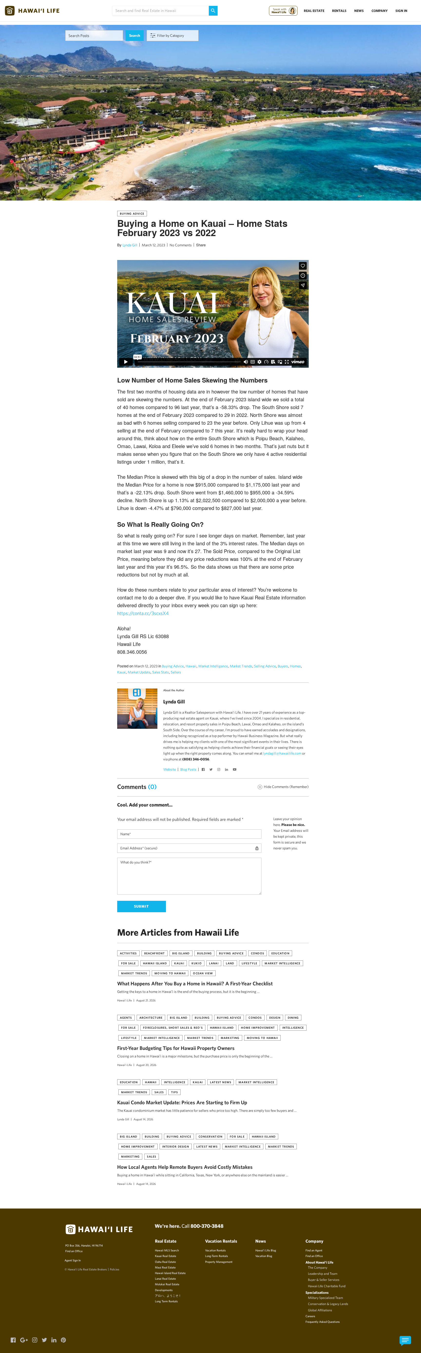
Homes (295, 666)
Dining (293, 1017)
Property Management (218, 1261)
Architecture (151, 1017)
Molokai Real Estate (167, 1284)
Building (204, 953)
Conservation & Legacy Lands (328, 1304)
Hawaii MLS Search (167, 1250)
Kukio (196, 963)
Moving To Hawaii (170, 973)
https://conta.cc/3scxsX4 (143, 613)
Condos (257, 953)
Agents (126, 1017)
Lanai (214, 963)
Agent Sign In (73, 1260)
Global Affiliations (320, 1310)
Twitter (212, 770)
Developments (163, 1290)
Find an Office (74, 1251)
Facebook (204, 770)
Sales (159, 1092)
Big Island (181, 953)
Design (274, 1017)
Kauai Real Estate (165, 1255)
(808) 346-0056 (195, 759)
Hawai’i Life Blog (265, 1250)
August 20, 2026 (146, 1064)
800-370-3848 (207, 1226)
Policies (114, 1269)
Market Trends (241, 666)
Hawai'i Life (124, 1000)
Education (280, 953)
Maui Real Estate (165, 1267)
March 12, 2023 (153, 245)
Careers (310, 1316)
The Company (317, 1267)
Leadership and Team (322, 1274)
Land (230, 963)
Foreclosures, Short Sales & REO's (173, 1027)
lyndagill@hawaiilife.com (282, 753)
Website (169, 769)
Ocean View (203, 973)
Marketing (230, 1037)
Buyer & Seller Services (323, 1280)
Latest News (220, 1082)
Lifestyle (250, 963)
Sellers (176, 672)
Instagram (219, 770)
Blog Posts (188, 769)
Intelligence (293, 1027)
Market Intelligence (213, 666)
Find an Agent (314, 1250)
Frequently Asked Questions (323, 1321)
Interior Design (175, 1146)
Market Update (139, 672)
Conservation (210, 1136)
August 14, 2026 (143, 1119)
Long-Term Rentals (216, 1255)
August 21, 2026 (146, 1000)
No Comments (181, 245)
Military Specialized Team (325, 1298)
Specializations (317, 1292)
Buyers (283, 666)
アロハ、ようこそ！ (168, 1295)
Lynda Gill (130, 245)
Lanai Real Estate (165, 1278)
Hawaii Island (155, 963)
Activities (128, 953)
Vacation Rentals (215, 1250)
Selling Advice (265, 666)
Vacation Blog (263, 1255)
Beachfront (154, 953)
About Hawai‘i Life (319, 1262)
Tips (174, 1092)
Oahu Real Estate (165, 1261)
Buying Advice (132, 213)
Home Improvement (258, 1027)
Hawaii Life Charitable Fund (326, 1286)
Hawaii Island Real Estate (170, 1273)
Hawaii (191, 666)
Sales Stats (160, 672)
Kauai (121, 672)
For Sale (128, 963)
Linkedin (227, 770)
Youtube (235, 770)
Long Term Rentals (166, 1301)
